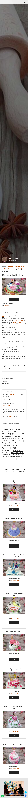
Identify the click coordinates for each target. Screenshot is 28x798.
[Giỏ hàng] (25, 2)
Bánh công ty (17, 438)
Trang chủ (10, 266)
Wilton (14, 322)
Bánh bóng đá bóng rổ (9, 431)
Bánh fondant (19, 441)
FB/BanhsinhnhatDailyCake (10, 406)
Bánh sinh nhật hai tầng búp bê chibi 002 (13, 744)
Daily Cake (13, 259)
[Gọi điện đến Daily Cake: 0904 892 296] (2, 795)
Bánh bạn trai (6, 436)
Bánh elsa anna (8, 441)
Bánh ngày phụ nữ (18, 450)
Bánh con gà (6, 438)
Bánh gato (6, 443)
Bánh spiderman (8, 454)
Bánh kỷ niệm (7, 450)
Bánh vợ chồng (17, 456)
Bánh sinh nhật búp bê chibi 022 (14, 631)
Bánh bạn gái (18, 434)
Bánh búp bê (7, 368)
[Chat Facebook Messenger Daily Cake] (25, 795)
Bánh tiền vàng (7, 456)
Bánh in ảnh (9, 448)
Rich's (17, 320)
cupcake (15, 459)
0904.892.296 (13, 394)
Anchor (21, 320)
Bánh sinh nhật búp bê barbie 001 (14, 518)
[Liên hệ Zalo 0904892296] (25, 792)
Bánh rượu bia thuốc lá (17, 452)
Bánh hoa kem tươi (10, 445)
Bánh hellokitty (16, 443)
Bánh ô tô (6, 459)
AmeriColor (19, 322)
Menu (4, 2)
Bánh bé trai (16, 429)
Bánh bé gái (7, 430)
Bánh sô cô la (19, 454)
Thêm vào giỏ (14, 299)
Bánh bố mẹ (16, 436)
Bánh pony (6, 452)
